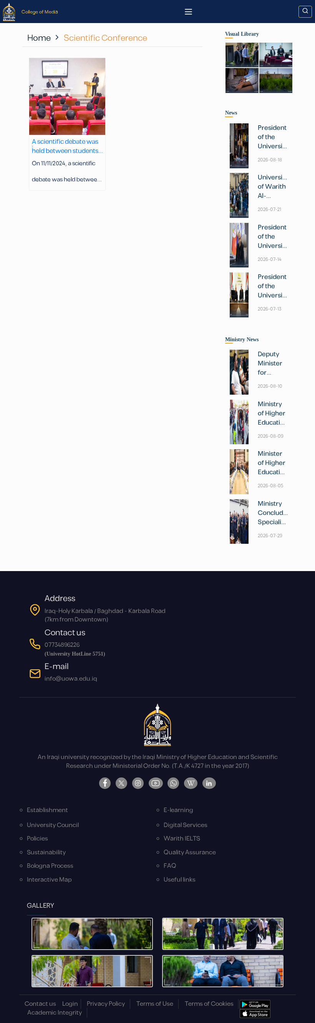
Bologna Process (50, 866)
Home (39, 38)
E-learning (178, 810)
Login (70, 1004)
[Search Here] (305, 12)
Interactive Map (49, 880)
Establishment (47, 810)
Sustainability (46, 852)
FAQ (170, 866)
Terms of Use (154, 1004)
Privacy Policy (106, 1004)
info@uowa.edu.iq (71, 679)
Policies (37, 839)
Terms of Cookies (209, 1004)
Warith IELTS (182, 839)
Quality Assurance (190, 852)
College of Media (40, 11)
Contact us (40, 1004)
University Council (53, 825)
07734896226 (62, 645)
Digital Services (185, 825)
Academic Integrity (54, 1013)
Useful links (180, 880)
